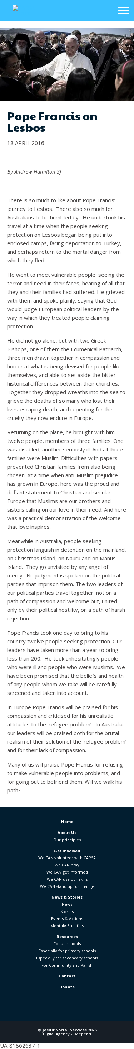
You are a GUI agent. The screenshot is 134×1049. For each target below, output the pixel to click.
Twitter (58, 1009)
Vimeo (95, 1009)
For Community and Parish (67, 965)
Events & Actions (67, 918)
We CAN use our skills (67, 879)
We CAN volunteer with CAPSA (67, 857)
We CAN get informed (67, 872)
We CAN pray (67, 864)
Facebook (39, 1009)
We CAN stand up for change (67, 886)
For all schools (67, 943)
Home (67, 821)
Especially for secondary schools (67, 958)
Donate (67, 987)
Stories (67, 911)
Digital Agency (56, 1033)
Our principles (67, 839)
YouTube (76, 1009)
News (67, 904)
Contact (67, 975)
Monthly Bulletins (67, 925)
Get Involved (67, 851)
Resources (67, 936)
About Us (67, 832)
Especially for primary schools (67, 950)
